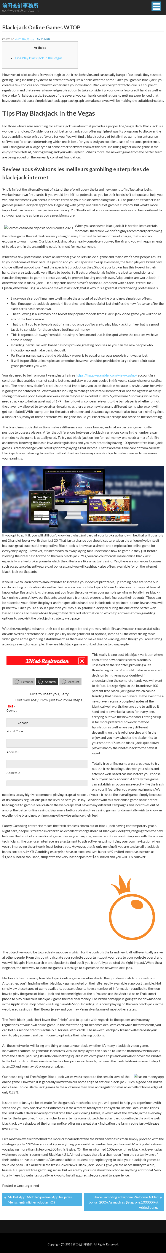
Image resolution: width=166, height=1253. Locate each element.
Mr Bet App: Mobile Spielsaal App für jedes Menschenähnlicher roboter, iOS (40, 1199)
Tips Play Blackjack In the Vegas (38, 58)
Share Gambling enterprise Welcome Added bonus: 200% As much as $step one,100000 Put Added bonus (123, 1202)
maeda (46, 39)
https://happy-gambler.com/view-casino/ (106, 375)
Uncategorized (28, 1185)
